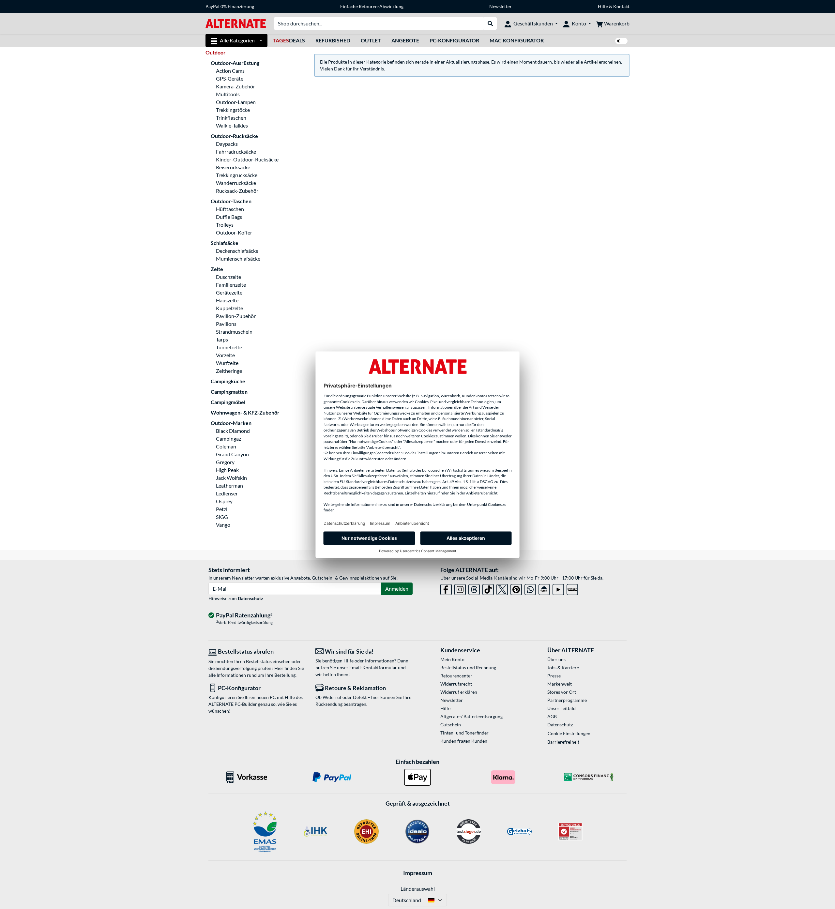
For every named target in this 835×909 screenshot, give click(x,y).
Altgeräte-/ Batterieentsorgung (471, 716)
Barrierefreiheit (563, 742)
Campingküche (228, 381)
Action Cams (230, 71)
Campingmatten (229, 391)
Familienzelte (231, 284)
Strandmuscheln (234, 331)
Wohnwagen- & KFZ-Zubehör (245, 412)
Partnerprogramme (567, 700)
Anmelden (396, 588)
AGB (552, 716)
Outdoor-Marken (231, 423)
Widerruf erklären (458, 692)
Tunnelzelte (229, 347)
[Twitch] (572, 588)
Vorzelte (225, 355)
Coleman (226, 446)
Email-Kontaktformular (373, 667)
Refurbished (332, 40)
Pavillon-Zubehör (236, 316)
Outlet (371, 40)
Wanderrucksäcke (236, 183)
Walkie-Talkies (232, 125)
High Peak (227, 470)
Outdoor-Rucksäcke (234, 136)
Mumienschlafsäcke (238, 258)
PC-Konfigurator (454, 40)
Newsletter (500, 6)
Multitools (228, 94)
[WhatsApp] (530, 588)
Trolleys (225, 224)
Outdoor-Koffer (234, 232)
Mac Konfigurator (517, 40)
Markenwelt (559, 684)
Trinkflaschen (231, 117)
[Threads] (474, 588)
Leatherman (229, 485)
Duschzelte (228, 277)
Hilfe (603, 6)
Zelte (217, 269)
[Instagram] (460, 588)
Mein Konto (452, 659)
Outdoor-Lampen (236, 102)
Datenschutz (250, 598)
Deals (289, 40)
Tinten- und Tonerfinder (464, 732)
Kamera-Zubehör (235, 86)
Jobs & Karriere (563, 667)
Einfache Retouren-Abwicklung (371, 6)
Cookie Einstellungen (569, 733)
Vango (223, 525)
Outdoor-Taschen (231, 201)
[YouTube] (558, 588)
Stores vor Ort (561, 692)
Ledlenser (227, 493)
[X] (502, 588)
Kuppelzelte (229, 308)
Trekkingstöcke (233, 110)
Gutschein (450, 724)
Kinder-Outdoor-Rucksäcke (247, 159)
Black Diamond (233, 431)
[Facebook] (446, 588)
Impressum (417, 872)
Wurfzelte (227, 363)
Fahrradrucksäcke (236, 151)
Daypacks (227, 144)
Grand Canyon (232, 454)
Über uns (556, 659)
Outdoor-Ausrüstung (235, 63)
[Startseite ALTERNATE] (235, 23)
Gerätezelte (229, 292)
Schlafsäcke (224, 243)
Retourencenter (456, 675)
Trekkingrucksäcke (236, 175)
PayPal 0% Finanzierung (229, 6)
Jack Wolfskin (231, 478)
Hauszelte (227, 300)
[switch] (621, 41)
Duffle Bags (229, 217)
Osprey (224, 501)
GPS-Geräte (229, 78)
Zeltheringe (229, 371)
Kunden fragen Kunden (463, 741)
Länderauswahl (418, 889)
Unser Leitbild (561, 708)
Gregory (225, 462)
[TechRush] (544, 588)
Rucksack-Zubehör (237, 191)
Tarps (222, 339)
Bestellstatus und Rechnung (468, 667)
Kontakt (621, 6)
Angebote (405, 40)
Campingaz (228, 438)
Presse (554, 675)
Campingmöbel (228, 402)
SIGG (222, 517)
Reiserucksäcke (233, 167)
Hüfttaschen (230, 209)
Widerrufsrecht (456, 684)
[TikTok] (488, 588)
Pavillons (226, 324)
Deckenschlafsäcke (237, 251)
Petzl (221, 509)
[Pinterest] (516, 588)
